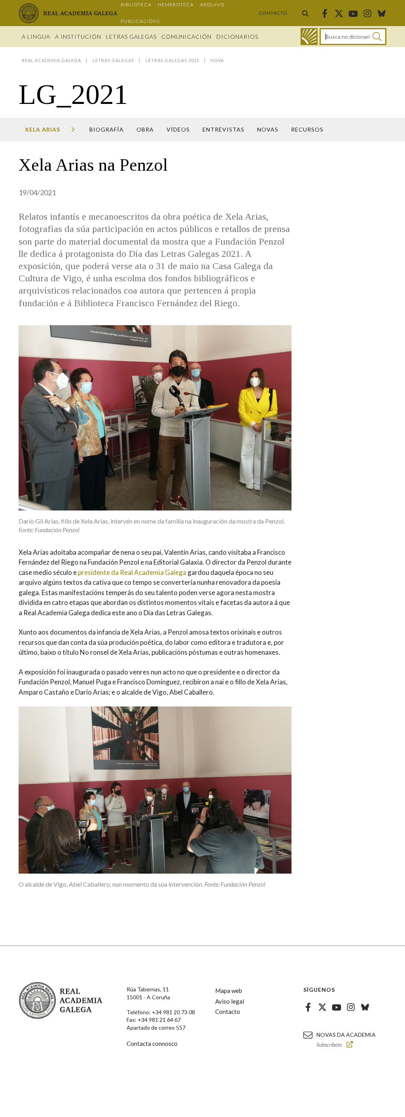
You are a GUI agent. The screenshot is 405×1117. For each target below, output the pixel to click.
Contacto (273, 13)
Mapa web (228, 990)
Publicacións (140, 21)
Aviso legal (229, 1001)
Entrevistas (223, 129)
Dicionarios (237, 36)
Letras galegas (131, 36)
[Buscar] (305, 13)
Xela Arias (42, 129)
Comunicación (186, 36)
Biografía (106, 129)
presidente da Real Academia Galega (131, 572)
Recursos (307, 129)
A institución (78, 36)
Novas (267, 129)
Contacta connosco (152, 1043)
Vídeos (178, 129)
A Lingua (36, 36)
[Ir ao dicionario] (309, 36)
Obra (145, 129)
